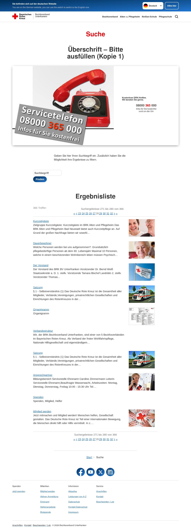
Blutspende (45, 512)
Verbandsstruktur (43, 330)
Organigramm (41, 309)
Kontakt (99, 496)
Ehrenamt (44, 501)
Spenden (38, 397)
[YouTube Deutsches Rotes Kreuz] (90, 472)
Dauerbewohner (42, 243)
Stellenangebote (47, 506)
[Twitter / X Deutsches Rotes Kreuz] (100, 472)
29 (100, 213)
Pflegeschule (165, 16)
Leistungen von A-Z (77, 496)
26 (90, 213)
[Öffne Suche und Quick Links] (176, 17)
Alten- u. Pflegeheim (130, 16)
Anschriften (101, 491)
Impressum (73, 512)
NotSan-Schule (149, 16)
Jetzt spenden (18, 491)
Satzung (38, 287)
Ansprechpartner (42, 375)
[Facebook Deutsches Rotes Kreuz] (81, 472)
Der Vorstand (40, 265)
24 (83, 213)
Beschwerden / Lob (105, 501)
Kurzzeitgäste (41, 221)
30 (104, 213)
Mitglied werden (42, 411)
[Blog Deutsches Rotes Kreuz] (110, 472)
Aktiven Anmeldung (49, 496)
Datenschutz (74, 501)
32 (111, 213)
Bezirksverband (110, 16)
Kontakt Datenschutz (77, 506)
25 (86, 213)
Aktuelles (72, 491)
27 (94, 213)
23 (79, 213)
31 (107, 213)
